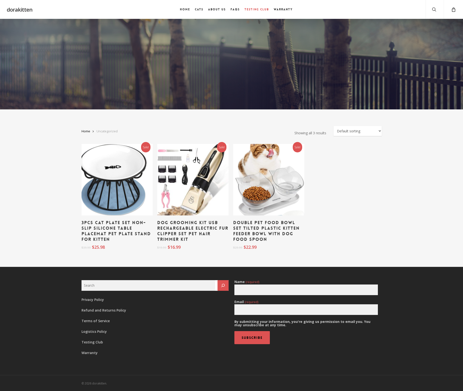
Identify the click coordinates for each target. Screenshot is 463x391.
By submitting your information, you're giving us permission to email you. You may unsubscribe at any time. (302, 323)
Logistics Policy (94, 331)
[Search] (223, 285)
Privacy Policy (93, 299)
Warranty (90, 352)
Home (86, 131)
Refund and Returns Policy (104, 310)
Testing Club (92, 342)
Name (246, 282)
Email (246, 302)
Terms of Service (96, 321)
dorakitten (19, 9)
